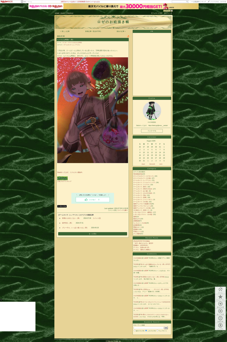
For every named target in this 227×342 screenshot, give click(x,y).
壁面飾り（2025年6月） (141, 245)
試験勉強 (136, 221)
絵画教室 (136, 225)
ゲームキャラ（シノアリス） (72, 44)
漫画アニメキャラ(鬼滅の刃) (142, 204)
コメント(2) (97, 218)
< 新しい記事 (65, 31)
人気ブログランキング (64, 181)
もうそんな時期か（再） (65, 39)
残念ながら (136, 219)
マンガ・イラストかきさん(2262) (72, 42)
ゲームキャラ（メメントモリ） (143, 199)
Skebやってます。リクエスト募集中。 (70, 172)
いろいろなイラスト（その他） (143, 214)
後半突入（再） (67, 223)
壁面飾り (136, 229)
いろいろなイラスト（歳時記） (143, 212)
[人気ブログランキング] (62, 179)
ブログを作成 (214, 1)
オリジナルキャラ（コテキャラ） (144, 176)
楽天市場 (223, 1)
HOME (57, 13)
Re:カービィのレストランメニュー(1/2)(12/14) (155, 302)
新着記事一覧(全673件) (93, 31)
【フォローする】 (157, 13)
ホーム (220, 293)
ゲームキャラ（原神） (140, 197)
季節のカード (137, 227)
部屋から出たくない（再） (71, 218)
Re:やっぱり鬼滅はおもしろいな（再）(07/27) (155, 264)
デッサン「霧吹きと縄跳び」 (142, 249)
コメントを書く (122, 210)
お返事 (146, 258)
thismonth (152, 164)
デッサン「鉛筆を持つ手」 (141, 247)
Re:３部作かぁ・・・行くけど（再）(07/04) (155, 289)
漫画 (134, 216)
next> (161, 164)
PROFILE (70, 13)
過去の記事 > (121, 31)
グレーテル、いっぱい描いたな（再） (75, 228)
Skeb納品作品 (137, 174)
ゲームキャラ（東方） (140, 187)
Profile (152, 98)
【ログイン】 (168, 13)
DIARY (63, 13)
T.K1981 (136, 264)
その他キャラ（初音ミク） (141, 210)
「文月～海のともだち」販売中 (143, 243)
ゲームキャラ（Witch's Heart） (143, 189)
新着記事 (220, 321)
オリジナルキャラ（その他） (142, 178)
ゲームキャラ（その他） (141, 201)
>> (198, 1)
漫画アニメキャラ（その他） (142, 208)
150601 (167, 11)
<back (143, 164)
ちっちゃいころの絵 (139, 223)
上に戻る (220, 329)
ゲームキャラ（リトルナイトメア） (144, 182)
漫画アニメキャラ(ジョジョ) (142, 206)
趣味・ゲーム (27, 1)
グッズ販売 (136, 233)
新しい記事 (220, 314)
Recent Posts (152, 238)
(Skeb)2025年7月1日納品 (141, 241)
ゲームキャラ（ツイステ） (141, 184)
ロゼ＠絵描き (137, 258)
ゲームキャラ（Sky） (140, 195)
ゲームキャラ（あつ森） (141, 191)
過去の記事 (220, 307)
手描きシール (137, 231)
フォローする (220, 300)
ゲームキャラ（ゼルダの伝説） (143, 193)
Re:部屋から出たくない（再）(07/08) (153, 277)
